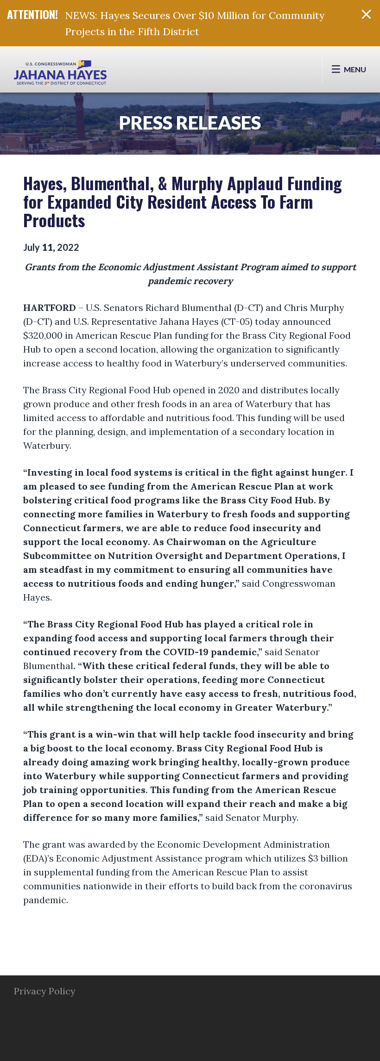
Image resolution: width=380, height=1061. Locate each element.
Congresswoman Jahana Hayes (60, 74)
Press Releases (190, 123)
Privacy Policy (45, 991)
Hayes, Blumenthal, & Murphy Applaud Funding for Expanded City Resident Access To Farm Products (182, 201)
